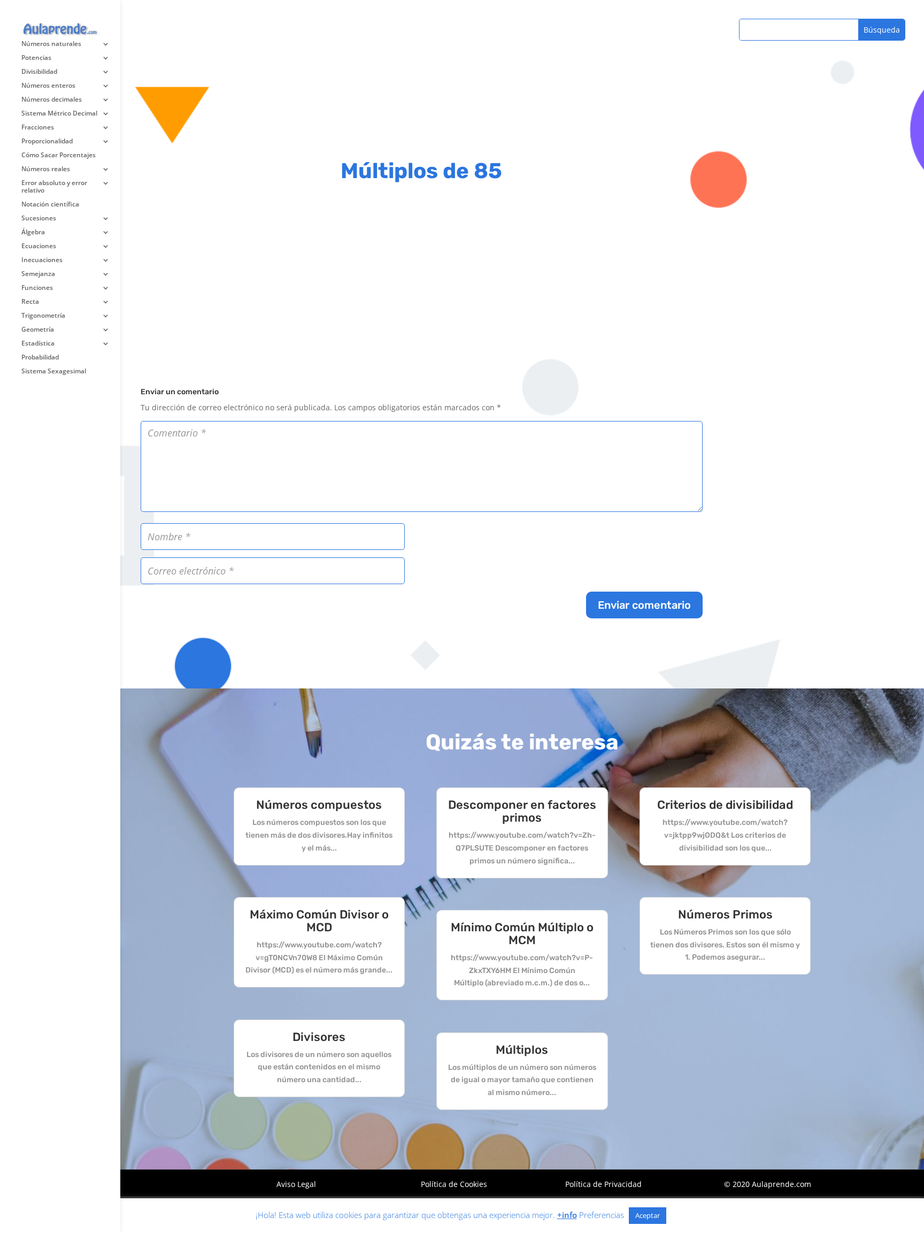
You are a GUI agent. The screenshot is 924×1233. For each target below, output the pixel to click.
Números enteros (48, 86)
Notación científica (50, 205)
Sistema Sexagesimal (53, 371)
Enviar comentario (644, 605)
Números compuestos (319, 805)
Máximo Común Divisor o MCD (319, 921)
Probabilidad (40, 358)
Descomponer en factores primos (522, 811)
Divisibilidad (39, 72)
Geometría (37, 330)
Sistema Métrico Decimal (59, 114)
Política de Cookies (454, 1184)
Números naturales (51, 44)
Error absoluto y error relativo (54, 187)
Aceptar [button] (647, 1215)
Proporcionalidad (47, 141)
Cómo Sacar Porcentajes (58, 155)
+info (567, 1214)
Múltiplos (522, 1050)
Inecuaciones (42, 260)
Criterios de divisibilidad (725, 805)
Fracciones (37, 128)
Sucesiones (38, 219)
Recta (30, 302)
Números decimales (51, 100)
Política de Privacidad (603, 1184)
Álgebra (33, 232)
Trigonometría (43, 316)
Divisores (318, 1037)
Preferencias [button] (601, 1214)
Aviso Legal (296, 1184)
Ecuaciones (38, 246)
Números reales (45, 169)
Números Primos (725, 914)
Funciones (37, 288)
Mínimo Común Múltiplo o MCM (522, 933)
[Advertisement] (422, 283)
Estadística (38, 344)
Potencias (36, 58)
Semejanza (38, 274)
